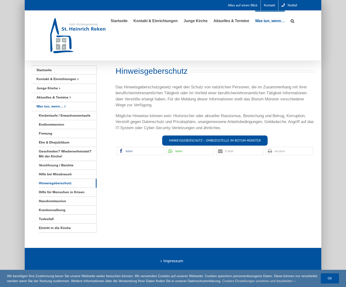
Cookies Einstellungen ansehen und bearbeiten (258, 281)
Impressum (173, 261)
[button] (292, 20)
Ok (330, 278)
